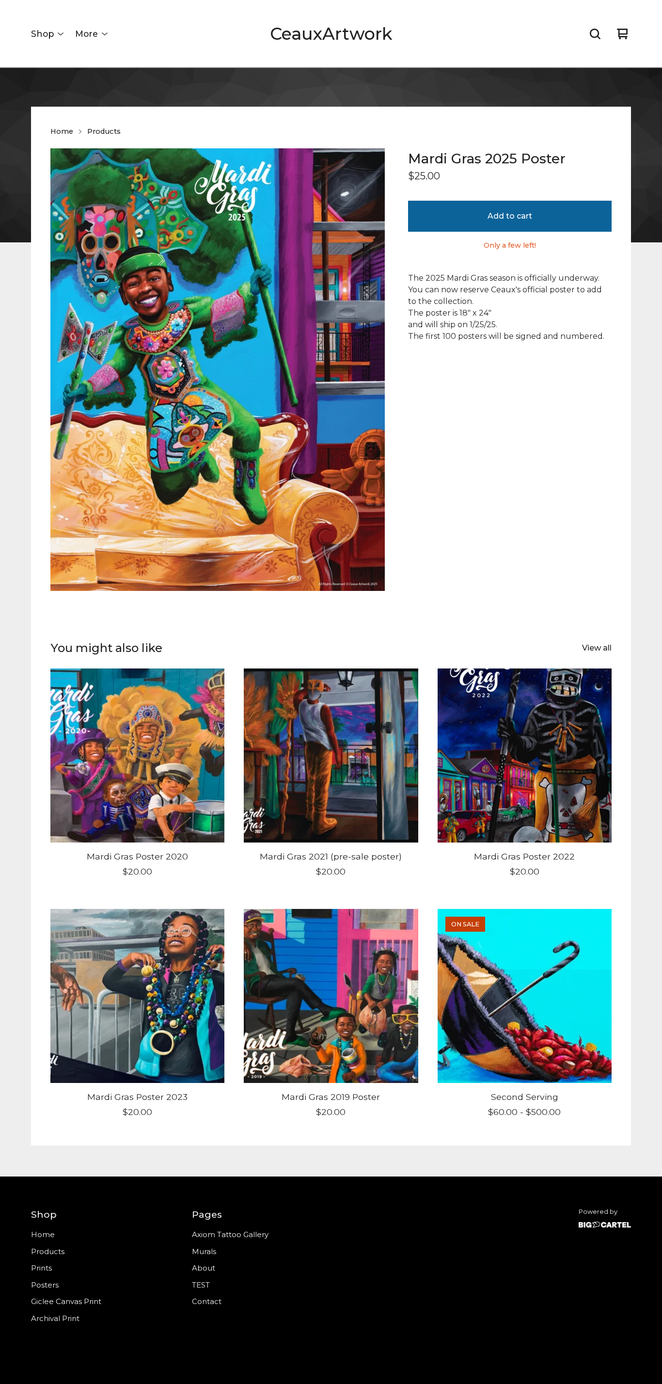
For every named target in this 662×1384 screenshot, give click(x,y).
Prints (41, 1268)
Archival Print (55, 1318)
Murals (204, 1251)
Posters (45, 1284)
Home (61, 131)
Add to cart (510, 216)
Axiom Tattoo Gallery (230, 1234)
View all (597, 647)
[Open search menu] (595, 34)
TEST (201, 1284)
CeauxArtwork (331, 33)
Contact (206, 1301)
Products (104, 131)
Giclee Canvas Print (66, 1301)
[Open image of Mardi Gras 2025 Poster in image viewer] (217, 369)
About (203, 1268)
